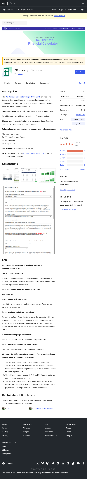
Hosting (5, 432)
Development (45, 83)
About (4, 424)
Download (79, 72)
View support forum (67, 189)
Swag (69, 436)
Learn (47, 424)
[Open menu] (83, 3)
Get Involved (71, 424)
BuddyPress (8, 454)
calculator (75, 119)
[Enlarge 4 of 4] (53, 188)
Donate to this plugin (68, 210)
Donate (70, 432)
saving (82, 119)
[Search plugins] (24, 23)
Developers (49, 432)
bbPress (6, 450)
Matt (5, 446)
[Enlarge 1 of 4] (16, 170)
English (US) (80, 115)
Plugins (26, 432)
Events (68, 428)
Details (7, 83)
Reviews (18, 83)
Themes (26, 428)
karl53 (20, 74)
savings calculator (78, 124)
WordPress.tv (51, 436)
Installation (30, 83)
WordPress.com (9, 442)
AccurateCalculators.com (43, 408)
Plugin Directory (7, 10)
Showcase (27, 424)
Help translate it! (59, 16)
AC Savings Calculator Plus (33, 153)
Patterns (26, 436)
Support (82, 83)
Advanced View (66, 130)
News (4, 428)
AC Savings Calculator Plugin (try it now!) (23, 97)
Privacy (5, 436)
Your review (64, 169)
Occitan (10, 463)
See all (82, 169)
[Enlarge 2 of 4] (35, 170)
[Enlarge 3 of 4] (53, 170)
